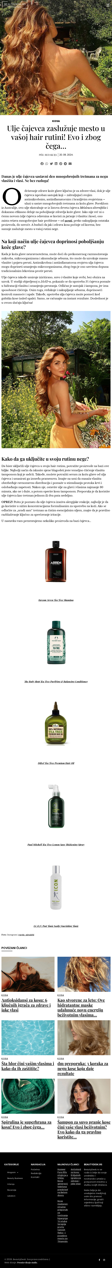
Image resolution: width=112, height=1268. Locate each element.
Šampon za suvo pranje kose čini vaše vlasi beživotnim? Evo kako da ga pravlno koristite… (84, 1129)
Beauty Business (15, 1178)
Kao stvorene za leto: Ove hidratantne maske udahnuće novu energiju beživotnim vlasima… (81, 1007)
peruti (68, 220)
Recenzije (11, 1190)
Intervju (10, 1184)
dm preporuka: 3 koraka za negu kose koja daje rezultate (82, 1068)
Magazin (11, 1172)
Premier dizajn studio (27, 1262)
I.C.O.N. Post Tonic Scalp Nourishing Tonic (56, 926)
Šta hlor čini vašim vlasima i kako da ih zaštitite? (27, 1066)
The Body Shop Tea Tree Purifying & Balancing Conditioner (56, 681)
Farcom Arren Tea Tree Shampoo (56, 600)
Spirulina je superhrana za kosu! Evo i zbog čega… (26, 1124)
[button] (42, 164)
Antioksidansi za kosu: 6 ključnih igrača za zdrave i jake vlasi (26, 1004)
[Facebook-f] (99, 1260)
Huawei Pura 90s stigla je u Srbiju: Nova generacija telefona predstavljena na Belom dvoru (65, 1182)
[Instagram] (104, 1260)
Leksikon (11, 1195)
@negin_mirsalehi (26, 934)
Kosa (56, 121)
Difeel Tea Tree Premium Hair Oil (56, 763)
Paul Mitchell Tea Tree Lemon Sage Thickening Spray (56, 844)
